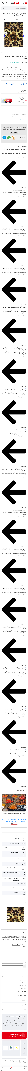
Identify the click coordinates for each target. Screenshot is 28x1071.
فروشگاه (22, 13)
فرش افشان (23, 980)
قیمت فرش (14, 83)
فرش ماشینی (15, 13)
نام (25, 962)
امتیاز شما (23, 944)
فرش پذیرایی (23, 982)
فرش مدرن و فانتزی (21, 991)
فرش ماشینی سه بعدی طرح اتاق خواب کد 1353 (14, 233)
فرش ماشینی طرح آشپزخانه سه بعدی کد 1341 (14, 272)
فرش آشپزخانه (22, 985)
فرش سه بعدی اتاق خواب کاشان (17, 433)
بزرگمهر (8, 13)
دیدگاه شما (23, 946)
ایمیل (24, 964)
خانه (26, 13)
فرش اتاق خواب (22, 988)
